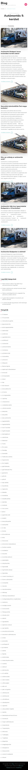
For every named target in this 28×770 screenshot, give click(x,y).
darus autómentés (6, 418)
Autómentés (4, 49)
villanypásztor (5, 748)
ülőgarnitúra (5, 741)
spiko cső (4, 686)
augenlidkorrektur (6, 337)
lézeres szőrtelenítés (7, 579)
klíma (3, 537)
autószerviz (5, 360)
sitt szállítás (5, 673)
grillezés (4, 476)
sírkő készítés (5, 670)
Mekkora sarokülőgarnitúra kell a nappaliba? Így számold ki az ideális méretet (13, 293)
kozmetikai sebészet (7, 557)
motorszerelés (5, 608)
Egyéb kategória (6, 431)
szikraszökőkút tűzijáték (8, 709)
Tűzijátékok (5, 738)
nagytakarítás (5, 621)
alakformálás (5, 330)
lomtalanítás (5, 583)
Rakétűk (4, 654)
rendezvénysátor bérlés (8, 660)
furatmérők (4, 453)
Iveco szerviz (5, 508)
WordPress (19, 767)
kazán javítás (5, 524)
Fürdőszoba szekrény (7, 456)
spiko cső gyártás (6, 689)
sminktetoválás (6, 676)
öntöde (4, 638)
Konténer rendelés (6, 547)
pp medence (5, 647)
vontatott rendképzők (7, 754)
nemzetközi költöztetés (8, 631)
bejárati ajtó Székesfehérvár (8, 369)
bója (3, 382)
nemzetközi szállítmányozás (9, 634)
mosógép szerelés (6, 605)
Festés (4, 444)
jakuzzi (3, 511)
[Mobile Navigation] (25, 4)
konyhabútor (5, 550)
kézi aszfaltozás (6, 534)
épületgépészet (6, 434)
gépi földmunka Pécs (7, 469)
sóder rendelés (5, 680)
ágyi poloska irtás (6, 324)
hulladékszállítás (6, 499)
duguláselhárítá (6, 421)
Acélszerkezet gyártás (7, 321)
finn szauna (4, 447)
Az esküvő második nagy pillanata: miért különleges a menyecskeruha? (14, 303)
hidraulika (4, 492)
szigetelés (4, 705)
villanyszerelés (5, 751)
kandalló (4, 518)
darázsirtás (4, 411)
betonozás (4, 372)
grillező (4, 479)
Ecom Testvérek (6, 427)
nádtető (4, 618)
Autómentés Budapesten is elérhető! (13, 252)
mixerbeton (5, 602)
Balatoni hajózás (6, 366)
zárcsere (4, 757)
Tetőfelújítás (5, 735)
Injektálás (4, 502)
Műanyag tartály (6, 612)
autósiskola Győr (6, 353)
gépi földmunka (5, 466)
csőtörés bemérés (6, 408)
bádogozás (4, 363)
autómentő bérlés (6, 347)
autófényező (5, 340)
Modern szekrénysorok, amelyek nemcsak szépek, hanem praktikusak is (14, 289)
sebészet (4, 667)
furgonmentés (5, 460)
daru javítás (5, 414)
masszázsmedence (6, 589)
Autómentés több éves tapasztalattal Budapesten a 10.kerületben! (13, 207)
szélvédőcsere (5, 699)
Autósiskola (5, 350)
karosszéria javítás (6, 521)
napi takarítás (5, 628)
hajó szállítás (5, 482)
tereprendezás (5, 725)
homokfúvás (5, 495)
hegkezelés (5, 489)
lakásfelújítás (5, 560)
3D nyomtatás (5, 318)
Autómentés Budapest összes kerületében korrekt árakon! (11, 52)
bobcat (4, 379)
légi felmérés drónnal (7, 570)
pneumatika (5, 641)
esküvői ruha (5, 437)
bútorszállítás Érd (6, 389)
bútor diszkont (5, 385)
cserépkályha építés (7, 405)
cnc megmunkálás (6, 395)
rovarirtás (4, 663)
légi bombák (5, 566)
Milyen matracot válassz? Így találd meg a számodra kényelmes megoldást (12, 284)
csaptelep (4, 398)
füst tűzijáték (5, 463)
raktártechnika (5, 657)
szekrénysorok (5, 696)
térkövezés (5, 731)
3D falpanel (5, 314)
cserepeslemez (6, 402)
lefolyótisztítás (6, 563)
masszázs (4, 586)
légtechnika (5, 573)
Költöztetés (5, 541)
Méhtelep (4, 592)
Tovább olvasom (5, 225)
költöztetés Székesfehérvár (9, 544)
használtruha (5, 486)
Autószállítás (5, 356)
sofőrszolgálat (5, 683)
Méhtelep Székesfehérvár (8, 596)
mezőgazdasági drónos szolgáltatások (11, 599)
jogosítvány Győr (6, 515)
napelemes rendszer (7, 625)
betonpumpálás (6, 376)
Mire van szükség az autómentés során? (12, 158)
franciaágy (4, 450)
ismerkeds (4, 505)
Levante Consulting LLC (8, 576)
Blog (4, 3)
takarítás (4, 712)
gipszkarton (5, 473)
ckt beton (4, 392)
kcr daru (4, 528)
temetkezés (5, 718)
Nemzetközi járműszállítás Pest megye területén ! (14, 107)
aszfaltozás (5, 334)
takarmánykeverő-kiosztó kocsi (9, 715)
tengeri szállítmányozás (8, 722)
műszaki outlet (5, 615)
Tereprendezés (6, 728)
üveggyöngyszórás (6, 744)
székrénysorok (5, 693)
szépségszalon (5, 702)
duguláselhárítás (6, 424)
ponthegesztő (5, 644)
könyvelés (4, 553)
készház (4, 531)
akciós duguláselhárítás (7, 327)
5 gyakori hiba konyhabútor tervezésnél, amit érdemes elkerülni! (13, 298)
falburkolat (4, 440)
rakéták (4, 650)
